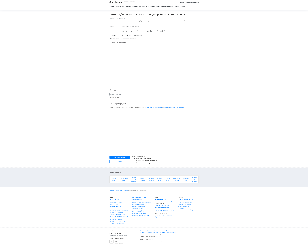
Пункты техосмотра (167, 6)
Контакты (149, 231)
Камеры (177, 6)
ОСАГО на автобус (137, 210)
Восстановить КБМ (160, 199)
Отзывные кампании (184, 201)
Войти (182, 3)
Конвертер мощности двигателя (118, 214)
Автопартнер (148, 107)
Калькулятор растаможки (116, 219)
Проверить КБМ (144, 6)
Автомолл (165, 107)
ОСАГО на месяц (136, 199)
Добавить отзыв (115, 94)
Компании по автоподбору (185, 210)
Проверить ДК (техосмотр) (185, 199)
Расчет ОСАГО (120, 6)
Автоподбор (180, 107)
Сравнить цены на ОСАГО (116, 201)
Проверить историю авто (185, 202)
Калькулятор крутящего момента (118, 210)
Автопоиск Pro (173, 107)
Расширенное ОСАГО (138, 211)
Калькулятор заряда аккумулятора (118, 216)
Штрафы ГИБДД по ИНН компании (164, 210)
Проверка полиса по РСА (116, 202)
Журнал (111, 6)
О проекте (143, 231)
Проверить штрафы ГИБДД (162, 205)
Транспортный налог (131, 6)
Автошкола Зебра (157, 107)
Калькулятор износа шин (116, 212)
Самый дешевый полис (138, 206)
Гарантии (179, 231)
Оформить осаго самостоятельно (141, 202)
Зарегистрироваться (192, 3)
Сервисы (183, 6)
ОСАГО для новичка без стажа (140, 215)
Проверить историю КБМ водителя (165, 201)
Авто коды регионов (183, 206)
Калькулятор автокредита (116, 223)
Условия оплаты (170, 231)
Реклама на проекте (159, 231)
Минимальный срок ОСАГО (140, 197)
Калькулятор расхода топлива (117, 221)
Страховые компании (115, 206)
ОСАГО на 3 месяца (137, 201)
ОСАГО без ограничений (139, 213)
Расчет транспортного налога (163, 215)
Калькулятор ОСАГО (115, 199)
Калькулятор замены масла (117, 218)
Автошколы (181, 208)
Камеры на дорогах (194, 179)
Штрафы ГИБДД (155, 6)
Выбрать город (113, 204)
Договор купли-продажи (133, 179)
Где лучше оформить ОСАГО (140, 204)
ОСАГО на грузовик (137, 208)
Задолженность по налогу (162, 217)
